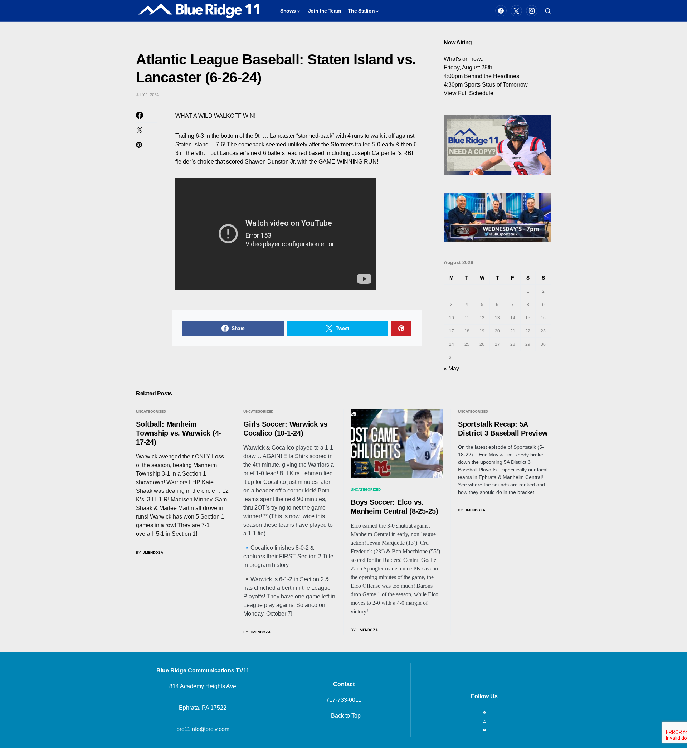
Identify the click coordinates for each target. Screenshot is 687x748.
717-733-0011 (343, 700)
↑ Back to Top (344, 716)
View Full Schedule (468, 93)
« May (451, 368)
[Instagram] (531, 11)
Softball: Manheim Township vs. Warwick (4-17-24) (178, 433)
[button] (548, 11)
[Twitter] (516, 11)
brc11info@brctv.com (202, 729)
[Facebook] (501, 11)
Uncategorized (366, 489)
